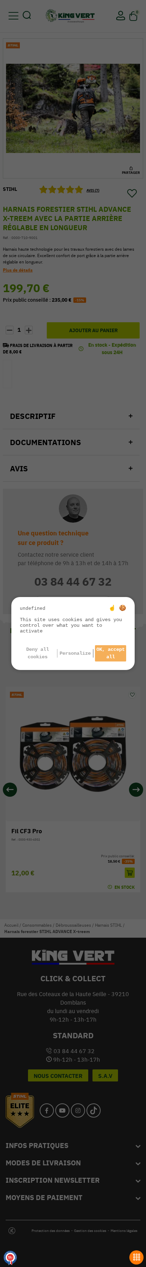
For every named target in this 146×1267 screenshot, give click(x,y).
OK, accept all (110, 653)
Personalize (75, 653)
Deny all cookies (37, 653)
